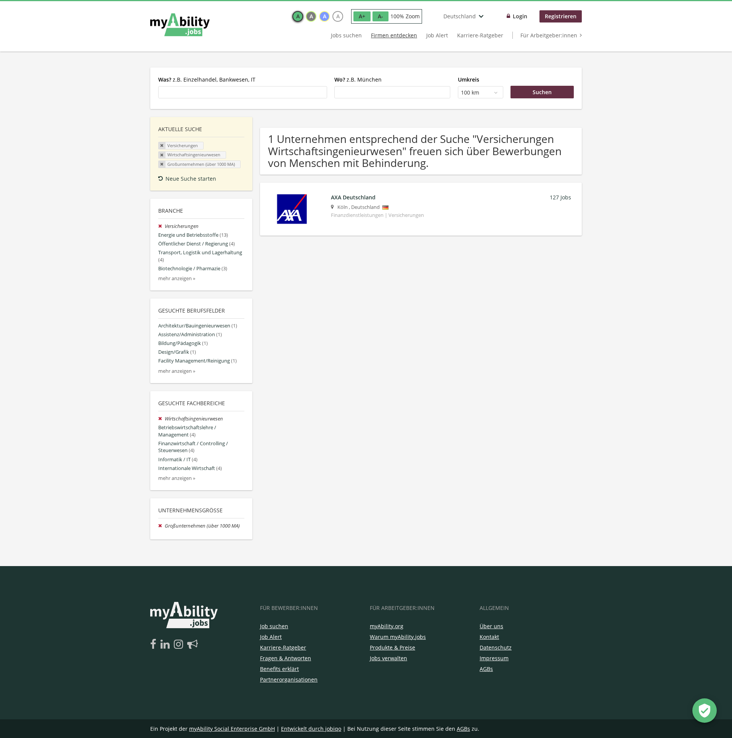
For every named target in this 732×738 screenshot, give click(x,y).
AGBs (486, 668)
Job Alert (437, 35)
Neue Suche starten (190, 178)
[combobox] (242, 92)
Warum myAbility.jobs (398, 636)
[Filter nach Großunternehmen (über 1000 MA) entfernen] (161, 526)
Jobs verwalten (388, 658)
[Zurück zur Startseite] (180, 24)
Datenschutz (496, 647)
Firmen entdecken (394, 35)
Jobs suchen (346, 35)
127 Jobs (560, 197)
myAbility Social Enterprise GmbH (232, 728)
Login (520, 16)
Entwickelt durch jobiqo (311, 728)
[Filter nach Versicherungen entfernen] (161, 226)
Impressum (494, 658)
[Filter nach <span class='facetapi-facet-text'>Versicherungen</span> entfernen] (162, 145)
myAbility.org (386, 626)
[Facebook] (154, 644)
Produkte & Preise (392, 647)
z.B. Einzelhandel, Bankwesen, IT (206, 79)
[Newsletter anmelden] (192, 644)
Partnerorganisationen (289, 679)
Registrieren (560, 16)
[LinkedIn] (166, 644)
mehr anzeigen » (176, 278)
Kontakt (489, 636)
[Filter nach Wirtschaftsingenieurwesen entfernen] (161, 419)
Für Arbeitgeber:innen (548, 35)
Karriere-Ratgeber (480, 35)
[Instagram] (180, 644)
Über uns (491, 626)
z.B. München (358, 79)
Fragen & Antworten (285, 658)
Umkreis (468, 79)
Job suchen (274, 626)
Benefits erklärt (279, 668)
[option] (297, 16)
